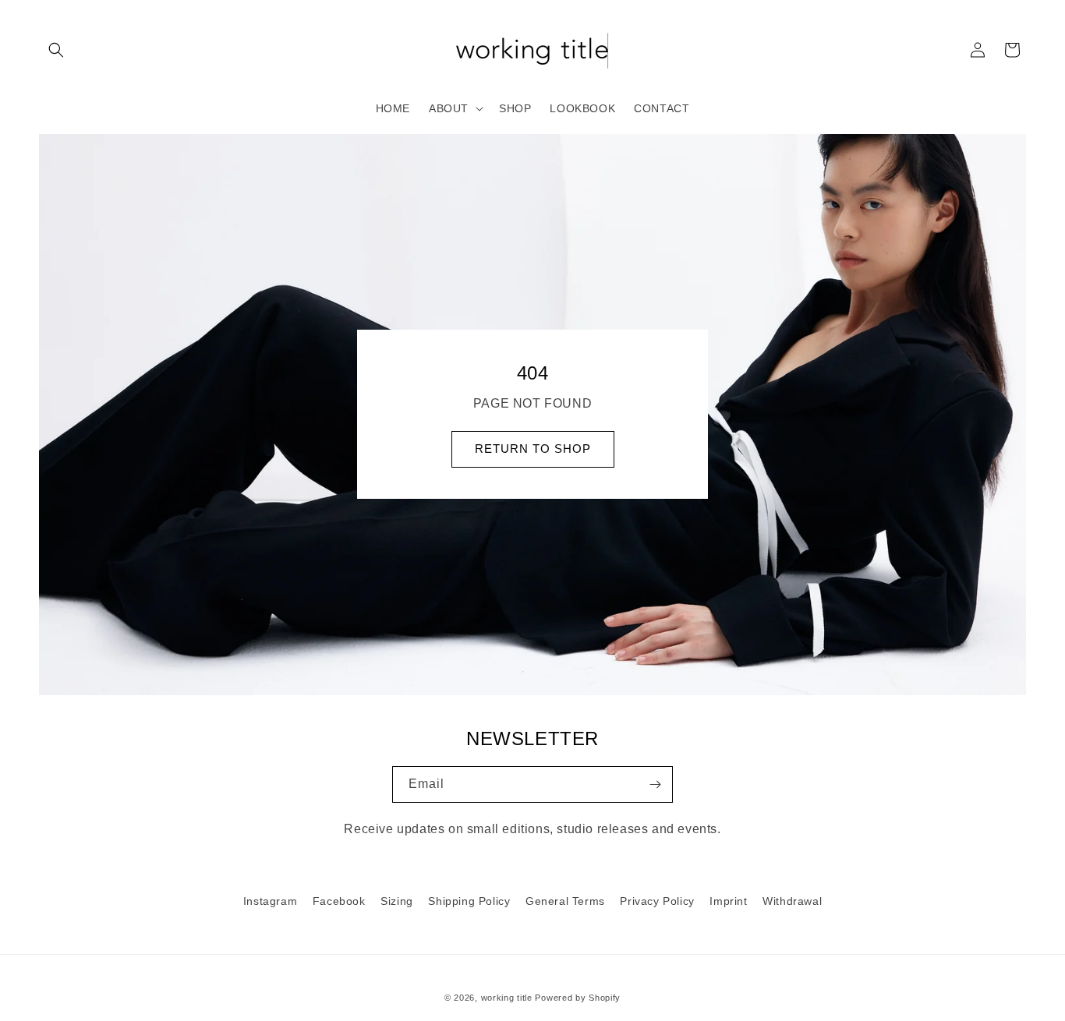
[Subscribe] (655, 784)
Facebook (339, 901)
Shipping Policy (469, 901)
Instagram (270, 901)
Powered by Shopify (578, 997)
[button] (56, 50)
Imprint (728, 901)
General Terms (565, 901)
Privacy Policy (657, 901)
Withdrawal (792, 901)
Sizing (396, 901)
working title (506, 997)
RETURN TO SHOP (533, 449)
